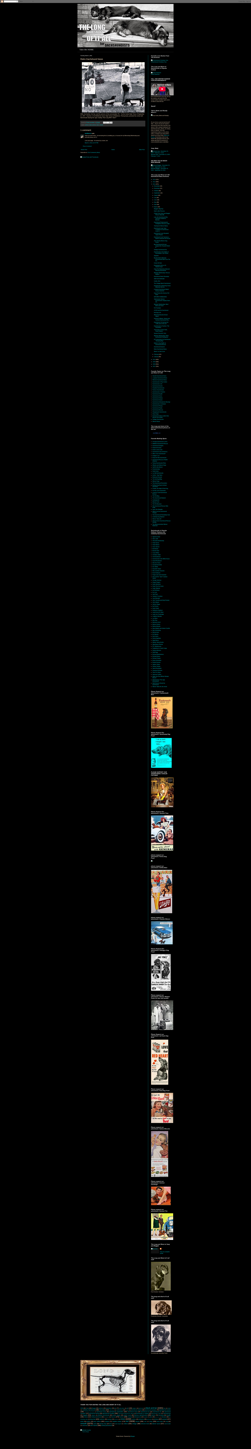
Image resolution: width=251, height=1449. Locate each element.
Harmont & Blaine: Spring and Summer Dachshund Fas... (162, 319)
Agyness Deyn (156, 536)
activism (87, 124)
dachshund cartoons (136, 1410)
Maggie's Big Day (158, 208)
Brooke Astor (155, 550)
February (156, 354)
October (156, 190)
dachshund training (94, 1413)
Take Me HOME (86, 50)
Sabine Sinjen (156, 664)
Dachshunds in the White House (161, 558)
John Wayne (155, 602)
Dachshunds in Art (157, 384)
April (155, 204)
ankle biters (122, 1408)
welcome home (145, 1423)
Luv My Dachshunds (157, 473)
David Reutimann (157, 560)
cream (127, 1410)
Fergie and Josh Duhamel (159, 574)
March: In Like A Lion (159, 351)
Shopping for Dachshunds (159, 412)
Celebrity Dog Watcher (158, 517)
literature (164, 1417)
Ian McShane (156, 590)
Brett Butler (155, 548)
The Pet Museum (156, 504)
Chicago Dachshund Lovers (159, 441)
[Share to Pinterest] (111, 123)
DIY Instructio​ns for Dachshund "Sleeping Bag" (162, 340)
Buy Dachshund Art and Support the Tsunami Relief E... (162, 246)
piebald (164, 1419)
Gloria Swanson (155, 74)
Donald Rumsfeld (157, 564)
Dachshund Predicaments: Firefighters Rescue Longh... (162, 223)
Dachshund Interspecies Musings (161, 402)
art (127, 1408)
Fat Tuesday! (157, 308)
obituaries (141, 1419)
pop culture (97, 1421)
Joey (87, 1408)
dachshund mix (157, 1411)
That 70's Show (156, 672)
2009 (154, 361)
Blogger (133, 1436)
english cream (127, 1415)
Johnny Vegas (156, 604)
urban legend (118, 1423)
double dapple (116, 1415)
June (155, 200)
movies (116, 1419)
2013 (154, 179)
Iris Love (154, 592)
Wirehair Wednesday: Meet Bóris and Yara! (161, 305)
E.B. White (155, 566)
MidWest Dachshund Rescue (160, 443)
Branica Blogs (86, 1431)
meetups (109, 1419)
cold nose (111, 1410)
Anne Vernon (155, 546)
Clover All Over (158, 263)
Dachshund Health (157, 394)
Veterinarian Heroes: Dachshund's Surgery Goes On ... (162, 300)
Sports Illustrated (156, 668)
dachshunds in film (156, 1413)
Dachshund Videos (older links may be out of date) (160, 416)
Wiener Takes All (156, 519)
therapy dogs (103, 1423)
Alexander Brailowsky (158, 540)
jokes (150, 1417)
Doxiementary (156, 469)
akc (115, 1408)
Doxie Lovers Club (157, 449)
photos (156, 1419)
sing (167, 1421)
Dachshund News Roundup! (161, 276)
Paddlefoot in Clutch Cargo (159, 648)
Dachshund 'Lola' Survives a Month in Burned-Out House (162, 237)
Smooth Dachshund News (159, 376)
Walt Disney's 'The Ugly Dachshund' (158, 680)
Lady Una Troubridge (158, 614)
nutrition (134, 1419)
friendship (161, 1415)
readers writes (116, 1421)
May (155, 202)
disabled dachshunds (103, 1415)
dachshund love (145, 1411)
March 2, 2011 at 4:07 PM (91, 143)
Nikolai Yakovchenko (158, 642)
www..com (156, 433)
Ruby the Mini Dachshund (159, 457)
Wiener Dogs (155, 481)
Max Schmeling (156, 630)
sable (145, 1421)
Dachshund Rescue (157, 410)
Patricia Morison (156, 650)
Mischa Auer (155, 632)
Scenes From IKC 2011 (160, 333)
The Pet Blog (155, 496)
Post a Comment (87, 146)
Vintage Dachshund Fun (160, 249)
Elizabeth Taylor (156, 568)
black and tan (92, 124)
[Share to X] (108, 123)
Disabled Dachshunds (158, 388)
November (157, 188)
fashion (153, 1415)
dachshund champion (150, 1410)
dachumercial (167, 1413)
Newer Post (84, 149)
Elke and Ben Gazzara (158, 570)
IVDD (81, 1408)
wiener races (156, 1423)
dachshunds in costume (142, 1413)
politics (88, 1421)
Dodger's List (155, 455)
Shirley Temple (156, 666)
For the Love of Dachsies (159, 490)
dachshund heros (101, 1411)
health (169, 1415)
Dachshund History (157, 398)
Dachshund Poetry (157, 408)
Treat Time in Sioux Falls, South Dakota (160, 330)
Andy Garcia (155, 542)
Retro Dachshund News (160, 349)
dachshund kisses (133, 1411)
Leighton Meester (157, 616)
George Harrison (156, 580)
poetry (82, 1421)
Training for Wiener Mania (161, 226)
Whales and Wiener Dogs (159, 465)
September (157, 193)
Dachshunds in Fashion (158, 392)
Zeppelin (156, 255)
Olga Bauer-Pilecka (157, 644)
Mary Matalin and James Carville (161, 628)
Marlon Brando (156, 626)
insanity (130, 1417)
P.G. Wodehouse (156, 646)
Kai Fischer (155, 606)
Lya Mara (154, 618)
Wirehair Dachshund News (159, 380)
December (157, 186)
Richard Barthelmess (158, 654)
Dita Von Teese (156, 563)
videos (126, 1423)
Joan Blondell (156, 598)
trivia (110, 1423)
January (156, 356)
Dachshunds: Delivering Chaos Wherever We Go (162, 286)
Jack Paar (155, 594)
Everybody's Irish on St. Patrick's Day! (160, 266)
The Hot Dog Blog (157, 479)
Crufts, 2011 (157, 281)
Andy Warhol (155, 544)
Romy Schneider (156, 660)
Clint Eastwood (156, 556)
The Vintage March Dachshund (162, 283)
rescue (137, 1421)
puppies (107, 1421)
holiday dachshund (96, 1417)
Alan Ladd (155, 538)
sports (95, 1423)
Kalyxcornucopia (156, 447)
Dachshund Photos (157, 406)
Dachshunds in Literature (159, 404)
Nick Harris (155, 636)
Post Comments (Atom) (94, 152)
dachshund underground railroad (126, 1413)
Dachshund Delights (157, 445)
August (156, 195)
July (155, 197)
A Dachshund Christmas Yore (159, 62)
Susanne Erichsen (157, 670)
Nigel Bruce (155, 640)
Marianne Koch (156, 622)
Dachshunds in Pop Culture (159, 382)
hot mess (106, 1417)
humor (122, 1417)
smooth (101, 124)
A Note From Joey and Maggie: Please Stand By (162, 214)
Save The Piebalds (157, 509)
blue (165, 1408)
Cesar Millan (155, 552)
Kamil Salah (155, 608)
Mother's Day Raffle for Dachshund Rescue (160, 343)
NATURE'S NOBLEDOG (160, 297)
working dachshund (106, 1425)
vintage (134, 1423)
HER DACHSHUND (159, 278)
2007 (154, 366)
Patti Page (155, 652)
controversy (119, 1410)
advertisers (109, 1408)
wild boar (85, 1425)
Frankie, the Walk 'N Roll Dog (160, 488)
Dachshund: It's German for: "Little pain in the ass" (161, 323)
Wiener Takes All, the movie (159, 686)
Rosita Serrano (156, 662)
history (86, 1417)
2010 (154, 359)
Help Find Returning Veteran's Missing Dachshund (162, 269)
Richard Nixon (156, 656)
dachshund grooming (89, 1411)
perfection (149, 1419)
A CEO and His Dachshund (161, 310)
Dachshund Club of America (159, 451)
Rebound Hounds (157, 477)
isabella (145, 1417)
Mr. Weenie (155, 634)
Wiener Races (156, 421)
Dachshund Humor (157, 400)
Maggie (94, 1408)
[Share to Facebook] (110, 123)
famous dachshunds (140, 1415)
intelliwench (88, 133)
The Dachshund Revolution (159, 483)
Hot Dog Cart (157, 312)
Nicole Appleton (156, 638)
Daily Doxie (155, 471)
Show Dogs (155, 414)
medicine (102, 1419)
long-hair (92, 1419)
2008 (154, 364)
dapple (85, 1415)
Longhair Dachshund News (159, 378)
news (97, 124)
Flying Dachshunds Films (159, 463)
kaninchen (157, 1417)
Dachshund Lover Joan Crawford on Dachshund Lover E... (161, 230)
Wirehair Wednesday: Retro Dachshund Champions (161, 336)
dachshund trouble (108, 1413)
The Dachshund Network (159, 498)
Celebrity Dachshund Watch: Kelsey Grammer (161, 290)
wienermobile (167, 1423)
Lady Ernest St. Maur (158, 612)
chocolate (102, 1410)
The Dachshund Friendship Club (161, 515)
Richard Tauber (156, 658)
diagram (93, 1415)
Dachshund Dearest (159, 347)
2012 (154, 181)
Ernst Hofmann (156, 573)
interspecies (138, 1417)
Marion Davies (156, 624)
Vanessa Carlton (156, 674)
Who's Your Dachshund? (159, 453)
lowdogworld (155, 500)
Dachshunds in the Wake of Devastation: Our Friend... (161, 252)
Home (113, 149)
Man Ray (154, 620)
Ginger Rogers (156, 582)
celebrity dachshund (89, 1410)
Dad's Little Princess (159, 211)
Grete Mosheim (156, 584)
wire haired (93, 1425)
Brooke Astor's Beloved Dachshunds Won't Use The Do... (162, 259)
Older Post (142, 149)
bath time (141, 1408)
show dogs (160, 1421)
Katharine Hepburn (157, 610)
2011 (154, 184)
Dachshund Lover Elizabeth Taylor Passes (161, 234)
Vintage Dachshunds (158, 419)
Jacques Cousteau (157, 596)
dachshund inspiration (116, 1411)
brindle (169, 1408)
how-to (113, 1417)
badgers (134, 1408)
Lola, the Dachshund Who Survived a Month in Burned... (161, 218)
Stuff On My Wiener (157, 467)
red (127, 1421)
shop (150, 1421)
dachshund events (165, 1410)
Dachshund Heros (157, 396)
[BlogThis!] (106, 123)
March (156, 207)
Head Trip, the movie (158, 586)
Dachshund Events (157, 386)
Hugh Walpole (156, 588)
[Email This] (104, 123)
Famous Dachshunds (158, 390)
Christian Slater (156, 554)
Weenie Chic (155, 502)
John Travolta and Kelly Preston (160, 600)
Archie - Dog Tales (157, 475)
